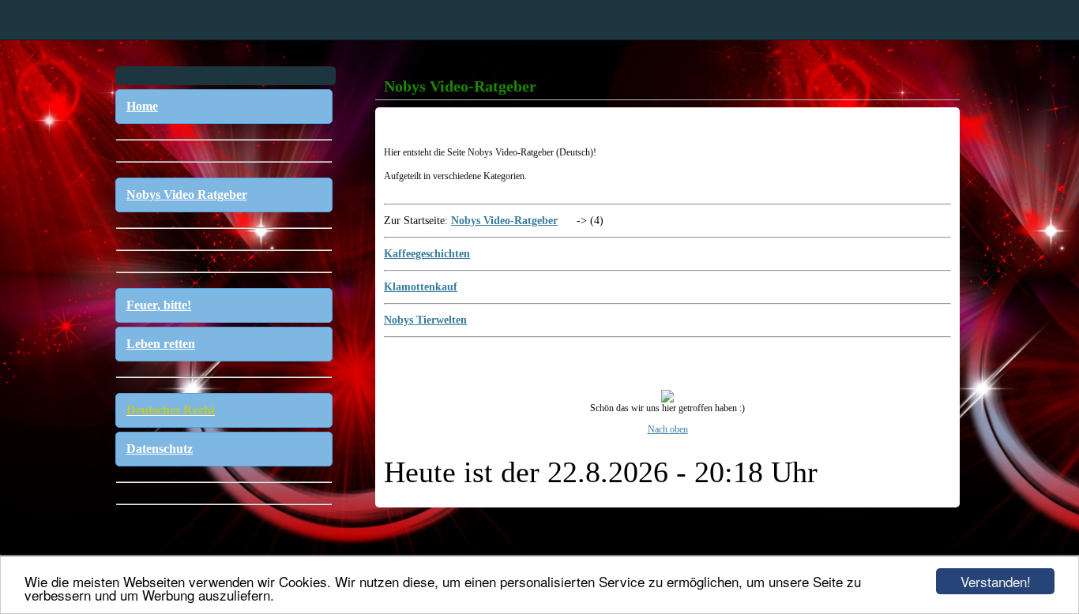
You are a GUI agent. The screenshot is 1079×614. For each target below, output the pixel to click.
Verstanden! (996, 581)
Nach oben (668, 429)
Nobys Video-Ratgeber (504, 221)
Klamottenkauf (420, 287)
